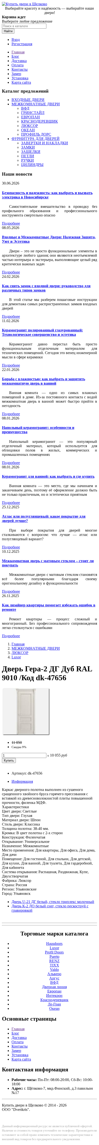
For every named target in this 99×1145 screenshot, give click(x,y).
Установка (20, 78)
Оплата (18, 65)
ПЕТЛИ (27, 156)
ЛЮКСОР (29, 126)
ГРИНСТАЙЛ (32, 113)
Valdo (54, 969)
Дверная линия (54, 987)
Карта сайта (21, 82)
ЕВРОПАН (30, 117)
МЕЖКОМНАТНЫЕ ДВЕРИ (36, 104)
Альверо (54, 974)
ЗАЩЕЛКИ (30, 152)
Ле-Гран (54, 1004)
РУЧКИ (27, 160)
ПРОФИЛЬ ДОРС (36, 134)
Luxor (16, 657)
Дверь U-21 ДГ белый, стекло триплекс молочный (53, 902)
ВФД (25, 108)
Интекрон (54, 995)
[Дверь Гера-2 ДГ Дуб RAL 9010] (26, 734)
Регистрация (22, 44)
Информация (22, 781)
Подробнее (11, 223)
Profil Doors (54, 952)
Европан (54, 991)
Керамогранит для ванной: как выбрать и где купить (48, 476)
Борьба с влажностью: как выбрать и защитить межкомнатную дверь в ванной (43, 381)
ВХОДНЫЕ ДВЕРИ (28, 100)
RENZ (54, 961)
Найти (8, 31)
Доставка (19, 61)
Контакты (20, 69)
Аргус (54, 978)
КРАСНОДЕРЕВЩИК (39, 121)
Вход (16, 40)
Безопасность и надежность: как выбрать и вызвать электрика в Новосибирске (47, 195)
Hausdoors (54, 943)
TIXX (54, 965)
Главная (18, 52)
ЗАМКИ (28, 147)
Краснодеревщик (54, 1000)
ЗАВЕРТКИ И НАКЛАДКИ (44, 143)
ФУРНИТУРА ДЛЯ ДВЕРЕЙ (36, 139)
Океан (54, 1008)
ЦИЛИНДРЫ (32, 165)
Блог (15, 56)
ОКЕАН (28, 130)
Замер (16, 74)
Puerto (54, 956)
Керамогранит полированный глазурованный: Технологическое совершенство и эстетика (42, 332)
